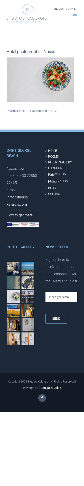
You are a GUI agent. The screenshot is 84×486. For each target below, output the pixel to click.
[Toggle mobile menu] (75, 14)
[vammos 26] (27, 268)
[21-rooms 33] (13, 268)
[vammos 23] (27, 296)
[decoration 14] (27, 339)
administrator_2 (19, 110)
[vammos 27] (13, 282)
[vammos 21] (13, 325)
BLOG (52, 188)
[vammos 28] (27, 282)
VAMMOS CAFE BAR (58, 175)
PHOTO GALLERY (60, 162)
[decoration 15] (13, 339)
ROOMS (53, 156)
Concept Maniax (50, 387)
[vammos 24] (13, 310)
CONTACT (55, 193)
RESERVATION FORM (58, 181)
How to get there (19, 215)
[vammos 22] (27, 310)
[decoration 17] (27, 325)
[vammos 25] (13, 296)
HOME (52, 150)
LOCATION (55, 168)
